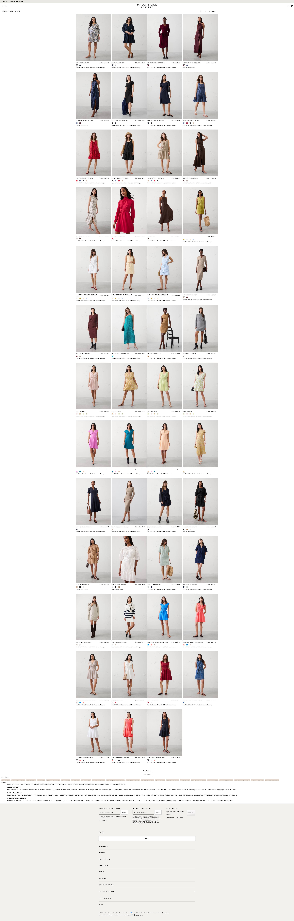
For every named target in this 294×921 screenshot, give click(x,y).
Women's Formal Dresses (98, 780)
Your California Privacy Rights (140, 912)
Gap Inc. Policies (138, 915)
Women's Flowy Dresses (173, 780)
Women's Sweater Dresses (272, 780)
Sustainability (159, 912)
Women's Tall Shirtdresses (18, 780)
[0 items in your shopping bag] (292, 6)
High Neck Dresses (160, 780)
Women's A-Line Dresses (147, 780)
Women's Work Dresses (257, 780)
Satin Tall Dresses (86, 780)
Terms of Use (151, 912)
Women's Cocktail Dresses (132, 780)
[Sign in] (288, 6)
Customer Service (103, 846)
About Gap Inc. (167, 913)
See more (3, 782)
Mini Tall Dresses (66, 780)
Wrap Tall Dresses (31, 780)
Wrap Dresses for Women (53, 780)
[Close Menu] (14, 4)
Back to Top (147, 774)
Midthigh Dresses (185, 780)
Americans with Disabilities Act (105, 915)
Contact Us (102, 852)
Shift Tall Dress (41, 780)
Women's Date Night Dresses (242, 780)
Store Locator (102, 878)
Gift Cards (101, 871)
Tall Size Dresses (6, 780)
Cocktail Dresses (76, 780)
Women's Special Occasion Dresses (115, 780)
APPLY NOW (170, 818)
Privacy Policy (102, 820)
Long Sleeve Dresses (213, 780)
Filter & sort (212, 11)
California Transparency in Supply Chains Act (124, 915)
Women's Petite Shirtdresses (198, 780)
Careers (101, 904)
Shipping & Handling (104, 859)
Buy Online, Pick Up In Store (106, 884)
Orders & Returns (103, 865)
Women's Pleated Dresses (226, 780)
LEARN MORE (179, 818)
